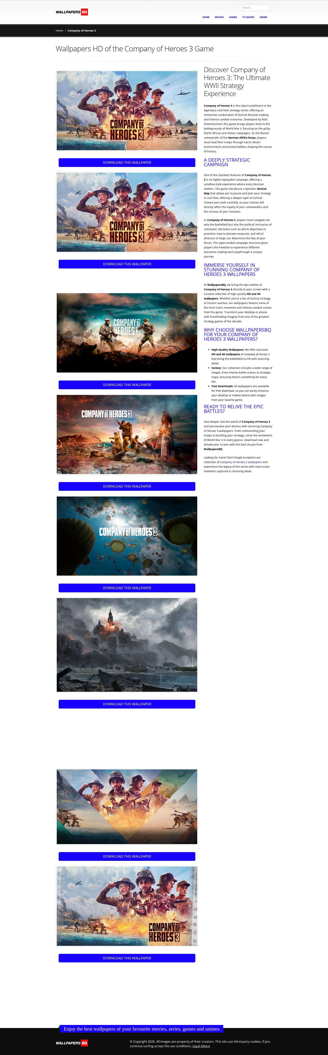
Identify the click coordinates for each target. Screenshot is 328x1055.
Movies (219, 17)
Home (59, 30)
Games (233, 17)
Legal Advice (201, 1046)
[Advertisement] (128, 279)
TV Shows (248, 17)
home (206, 17)
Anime (263, 17)
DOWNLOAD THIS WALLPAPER (127, 162)
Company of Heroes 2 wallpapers (241, 462)
